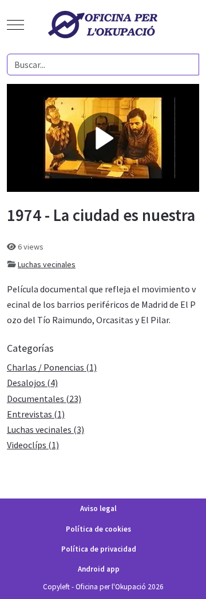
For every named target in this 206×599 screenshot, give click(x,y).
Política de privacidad (98, 549)
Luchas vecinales (47, 264)
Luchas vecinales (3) (45, 429)
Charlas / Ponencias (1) (52, 367)
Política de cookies (98, 529)
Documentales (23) (44, 398)
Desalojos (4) (32, 382)
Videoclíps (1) (33, 445)
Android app (99, 569)
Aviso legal (98, 508)
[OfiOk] (103, 24)
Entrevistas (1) (36, 414)
